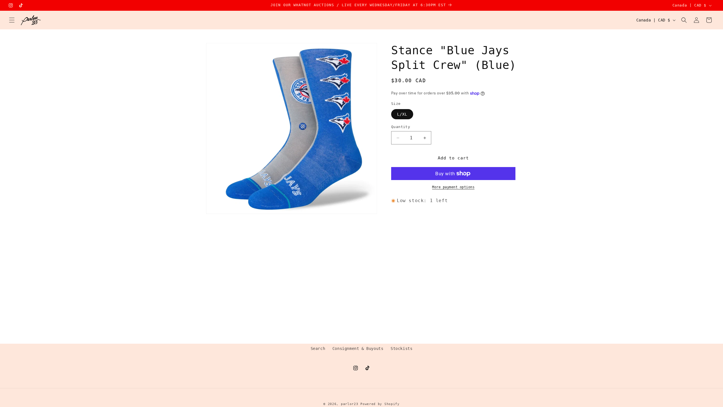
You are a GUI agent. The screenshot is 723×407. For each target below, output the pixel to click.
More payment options (453, 187)
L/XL (402, 114)
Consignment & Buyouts (358, 348)
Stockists (401, 348)
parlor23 (349, 404)
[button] (12, 20)
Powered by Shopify (380, 404)
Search (318, 348)
